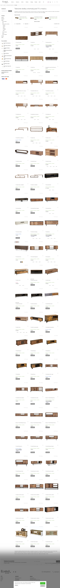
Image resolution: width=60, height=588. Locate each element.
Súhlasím (42, 583)
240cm (23, 285)
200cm (38, 119)
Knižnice (4, 26)
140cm (50, 285)
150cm (33, 238)
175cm (53, 213)
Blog (1, 580)
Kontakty (2, 578)
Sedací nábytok (4, 21)
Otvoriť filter (17, 24)
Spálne (3, 33)
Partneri (2, 579)
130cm (18, 119)
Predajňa (2, 577)
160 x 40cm (34, 72)
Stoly (3, 22)
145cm (50, 213)
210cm (24, 119)
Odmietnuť (42, 585)
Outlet (2, 37)
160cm (35, 119)
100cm (47, 166)
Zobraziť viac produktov (37, 21)
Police (4, 30)
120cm (17, 332)
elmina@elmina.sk (47, 571)
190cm (36, 238)
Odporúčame (26, 23)
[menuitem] (12, 2)
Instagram (15, 571)
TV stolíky (4, 29)
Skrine (4, 27)
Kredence (4, 28)
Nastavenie (16, 585)
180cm (53, 285)
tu (30, 583)
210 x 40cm (38, 72)
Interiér (2, 20)
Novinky (2, 17)
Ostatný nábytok (4, 34)
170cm (21, 119)
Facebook (13, 571)
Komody (4, 25)
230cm (39, 238)
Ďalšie (44, 12)
